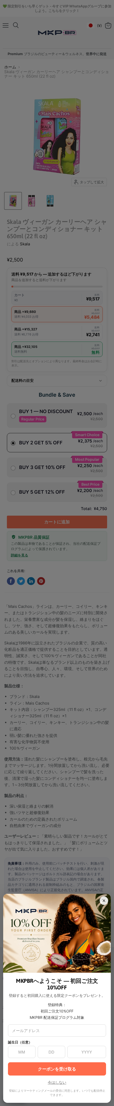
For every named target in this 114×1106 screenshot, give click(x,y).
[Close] (104, 900)
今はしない (57, 1082)
